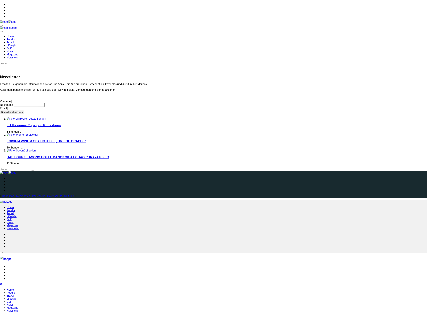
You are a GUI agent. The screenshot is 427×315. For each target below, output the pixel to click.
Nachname (6, 104)
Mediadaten (23, 196)
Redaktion (8, 196)
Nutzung (69, 196)
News (10, 51)
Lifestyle (12, 45)
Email (3, 108)
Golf (9, 48)
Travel (10, 42)
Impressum (38, 196)
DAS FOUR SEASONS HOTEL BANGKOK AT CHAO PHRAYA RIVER (58, 157)
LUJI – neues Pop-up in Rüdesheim (34, 125)
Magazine (12, 54)
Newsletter (13, 57)
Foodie (11, 39)
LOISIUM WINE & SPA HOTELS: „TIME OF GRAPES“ (46, 141)
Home (10, 36)
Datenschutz (54, 196)
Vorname (5, 101)
